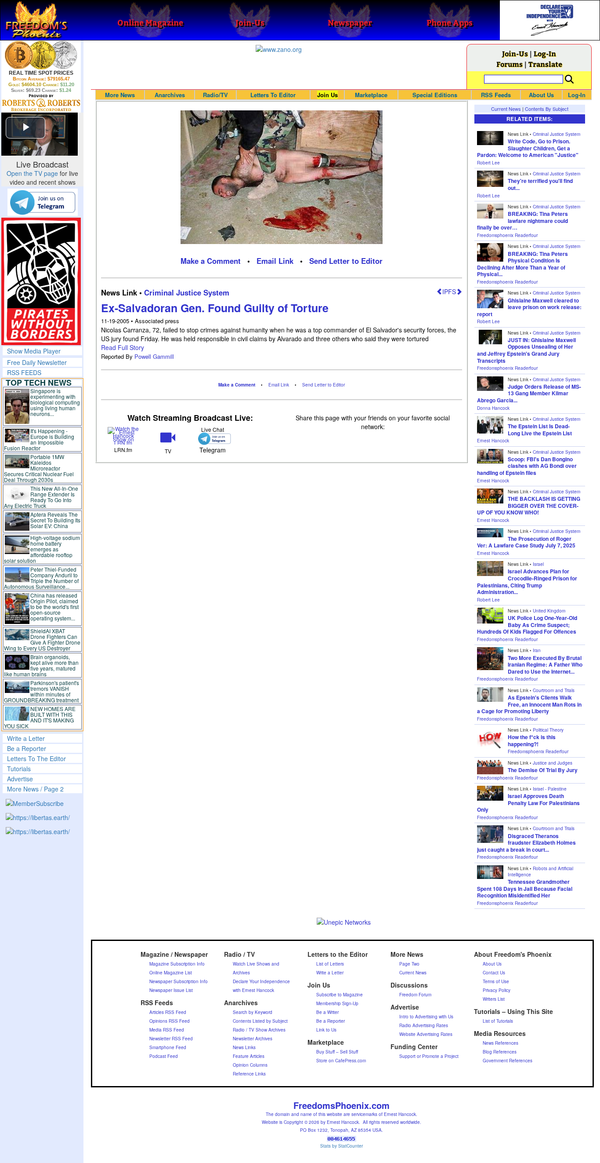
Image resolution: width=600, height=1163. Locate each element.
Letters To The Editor (36, 758)
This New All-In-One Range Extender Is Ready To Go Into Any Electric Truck (41, 497)
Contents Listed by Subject (260, 1021)
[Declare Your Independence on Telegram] (42, 201)
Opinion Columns (250, 1065)
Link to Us (326, 1030)
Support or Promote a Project (429, 1056)
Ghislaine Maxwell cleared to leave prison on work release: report (529, 307)
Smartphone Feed (167, 1047)
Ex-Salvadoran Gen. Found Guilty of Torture (215, 308)
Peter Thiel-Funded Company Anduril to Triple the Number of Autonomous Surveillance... (41, 577)
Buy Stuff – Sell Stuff (337, 1052)
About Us (541, 95)
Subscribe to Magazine (339, 995)
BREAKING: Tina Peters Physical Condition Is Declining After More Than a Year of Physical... (522, 264)
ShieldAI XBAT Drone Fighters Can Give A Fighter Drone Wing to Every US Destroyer (42, 639)
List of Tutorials (498, 1021)
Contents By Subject (546, 108)
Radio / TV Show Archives (259, 1030)
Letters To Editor (273, 95)
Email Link (275, 260)
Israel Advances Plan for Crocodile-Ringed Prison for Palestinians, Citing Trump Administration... (527, 581)
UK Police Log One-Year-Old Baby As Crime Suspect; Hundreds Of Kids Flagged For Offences (527, 624)
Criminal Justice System (186, 292)
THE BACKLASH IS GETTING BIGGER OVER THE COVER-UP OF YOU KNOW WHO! (528, 505)
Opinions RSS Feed (169, 1021)
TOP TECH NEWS (39, 382)
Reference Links (249, 1074)
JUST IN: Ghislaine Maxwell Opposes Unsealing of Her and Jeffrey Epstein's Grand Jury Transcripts (526, 350)
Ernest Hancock (493, 440)
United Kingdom (549, 611)
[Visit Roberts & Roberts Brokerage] (41, 55)
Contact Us (494, 973)
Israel (538, 564)
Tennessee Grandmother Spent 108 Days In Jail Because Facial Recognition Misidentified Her (524, 888)
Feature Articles (248, 1056)
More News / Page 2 (35, 788)
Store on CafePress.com (341, 1060)
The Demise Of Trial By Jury (543, 770)
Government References (507, 1060)
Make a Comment (211, 260)
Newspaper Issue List (171, 990)
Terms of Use (496, 981)
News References (500, 1043)
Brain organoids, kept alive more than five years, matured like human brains (41, 665)
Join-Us (515, 53)
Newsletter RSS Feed (171, 1038)
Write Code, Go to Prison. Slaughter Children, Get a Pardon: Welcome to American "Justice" (527, 148)
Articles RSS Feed (167, 1012)
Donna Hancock (493, 408)
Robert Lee (488, 163)
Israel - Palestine (550, 789)
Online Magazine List (170, 973)
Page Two (409, 964)
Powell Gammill (154, 356)
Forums (509, 64)
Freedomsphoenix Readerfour (507, 235)
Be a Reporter (26, 748)
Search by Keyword (252, 1012)
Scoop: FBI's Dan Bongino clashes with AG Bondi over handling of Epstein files (527, 466)
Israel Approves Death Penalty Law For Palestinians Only (528, 802)
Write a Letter (26, 738)
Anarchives (170, 95)
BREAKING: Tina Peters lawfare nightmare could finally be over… (522, 220)
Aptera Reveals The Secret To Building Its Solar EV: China (55, 519)
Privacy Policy (496, 990)
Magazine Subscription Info (177, 964)
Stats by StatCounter (341, 1146)
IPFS (449, 291)
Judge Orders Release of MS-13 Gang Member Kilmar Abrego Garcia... (529, 393)
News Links (244, 1047)
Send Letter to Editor (346, 260)
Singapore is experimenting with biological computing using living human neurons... (55, 402)
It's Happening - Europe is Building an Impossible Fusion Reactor (39, 439)
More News (120, 95)
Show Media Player (34, 350)
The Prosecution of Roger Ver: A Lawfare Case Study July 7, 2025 (526, 542)
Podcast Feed (163, 1056)
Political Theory (548, 730)
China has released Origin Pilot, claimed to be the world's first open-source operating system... (54, 606)
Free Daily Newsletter (37, 362)
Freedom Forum (415, 995)
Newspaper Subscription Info (178, 981)
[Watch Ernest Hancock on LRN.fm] (123, 435)
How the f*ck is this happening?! (532, 740)
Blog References (500, 1052)
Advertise (20, 778)
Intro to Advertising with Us (426, 1017)
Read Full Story (122, 347)
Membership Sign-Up (337, 1003)
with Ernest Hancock (253, 990)
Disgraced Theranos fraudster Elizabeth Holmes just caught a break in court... (526, 842)
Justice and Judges (552, 763)
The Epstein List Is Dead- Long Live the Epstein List (540, 429)
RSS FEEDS (24, 372)
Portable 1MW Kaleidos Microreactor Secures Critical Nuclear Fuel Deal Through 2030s (39, 468)
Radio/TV (215, 95)
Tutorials (19, 768)
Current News (506, 108)
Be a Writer (327, 1012)
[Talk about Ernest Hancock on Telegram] (212, 438)
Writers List (494, 999)
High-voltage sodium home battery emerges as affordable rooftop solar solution (42, 549)
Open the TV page (32, 173)
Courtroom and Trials (554, 690)
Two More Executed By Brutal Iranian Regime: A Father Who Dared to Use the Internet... (545, 664)
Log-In (545, 53)
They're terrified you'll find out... (540, 184)
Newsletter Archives (252, 1038)
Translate (545, 64)
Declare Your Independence (261, 981)
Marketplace (371, 95)
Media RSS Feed (166, 1030)
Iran (537, 650)
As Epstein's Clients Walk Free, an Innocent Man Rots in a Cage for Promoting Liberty (529, 704)
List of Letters (330, 964)
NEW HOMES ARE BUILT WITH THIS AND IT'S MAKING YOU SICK (40, 717)
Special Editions (434, 95)
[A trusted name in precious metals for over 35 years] (41, 103)
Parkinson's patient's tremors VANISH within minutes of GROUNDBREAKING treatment (41, 691)
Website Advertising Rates (425, 1034)
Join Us (327, 95)
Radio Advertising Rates (423, 1025)
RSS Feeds (496, 95)
